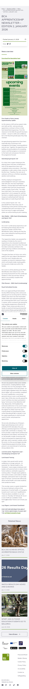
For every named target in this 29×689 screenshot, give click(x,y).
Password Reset (22, 654)
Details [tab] (15, 318)
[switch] (25, 351)
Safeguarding (22, 676)
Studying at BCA (11, 8)
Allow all (14, 368)
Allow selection (14, 373)
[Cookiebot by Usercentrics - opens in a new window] (20, 314)
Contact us (21, 672)
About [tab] (24, 318)
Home (3, 8)
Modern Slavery (22, 658)
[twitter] (8, 44)
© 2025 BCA (5, 680)
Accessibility (21, 669)
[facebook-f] (10, 44)
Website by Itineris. (7, 682)
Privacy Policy (22, 665)
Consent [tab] (5, 318)
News (19, 8)
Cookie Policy (22, 662)
